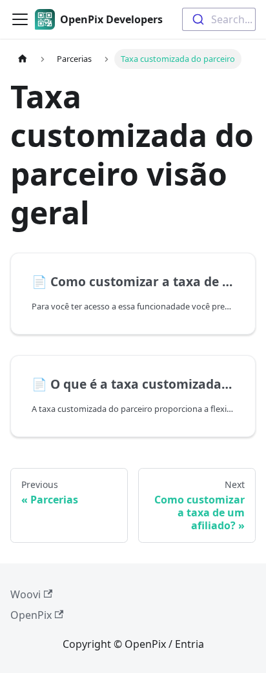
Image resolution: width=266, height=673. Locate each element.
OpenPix (31, 615)
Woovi (25, 594)
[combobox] (219, 19)
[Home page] (22, 59)
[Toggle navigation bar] (20, 19)
